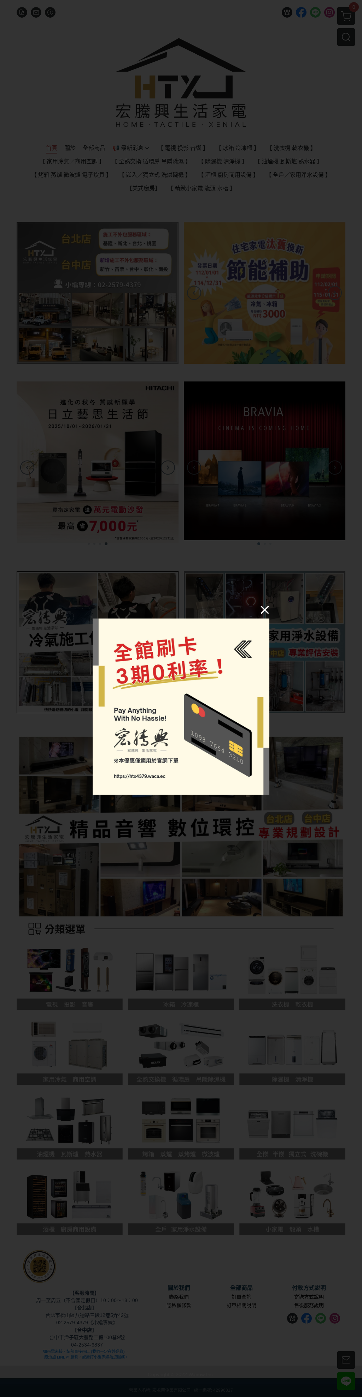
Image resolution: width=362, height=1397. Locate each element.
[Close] (265, 609)
